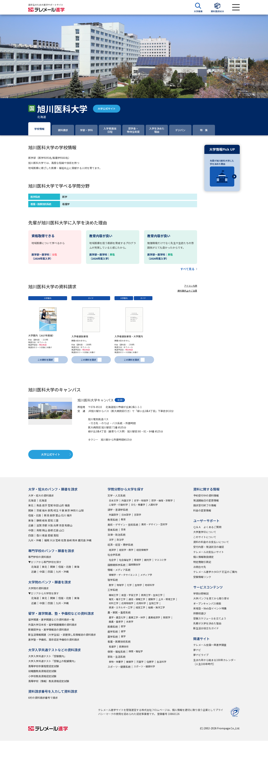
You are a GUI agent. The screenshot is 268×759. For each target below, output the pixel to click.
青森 (39, 505)
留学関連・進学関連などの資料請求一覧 (51, 619)
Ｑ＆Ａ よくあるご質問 (207, 527)
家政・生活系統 (116, 656)
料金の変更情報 (202, 510)
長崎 (69, 540)
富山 (58, 515)
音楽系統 (113, 530)
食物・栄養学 (116, 661)
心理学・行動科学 (118, 504)
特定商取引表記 (202, 562)
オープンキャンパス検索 (207, 603)
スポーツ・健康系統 (119, 666)
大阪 (50, 525)
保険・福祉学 (136, 651)
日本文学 (113, 500)
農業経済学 (154, 617)
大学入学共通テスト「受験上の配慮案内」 (52, 661)
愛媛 (50, 535)
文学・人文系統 (116, 495)
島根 (50, 530)
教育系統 (113, 519)
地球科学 (149, 585)
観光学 (147, 560)
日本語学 (126, 514)
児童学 (139, 661)
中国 (30, 530)
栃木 (44, 510)
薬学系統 (113, 636)
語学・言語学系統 (118, 509)
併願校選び (199, 613)
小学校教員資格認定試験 (42, 676)
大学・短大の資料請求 (41, 495)
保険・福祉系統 (116, 651)
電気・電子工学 (117, 599)
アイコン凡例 (190, 285)
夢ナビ (197, 650)
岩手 (44, 505)
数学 (111, 585)
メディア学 (146, 574)
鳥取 (39, 530)
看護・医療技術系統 (119, 641)
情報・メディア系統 (119, 570)
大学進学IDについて (204, 532)
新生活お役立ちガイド (206, 628)
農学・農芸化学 (117, 617)
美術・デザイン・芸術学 (154, 524)
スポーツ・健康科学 (144, 666)
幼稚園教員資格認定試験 (42, 671)
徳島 (44, 535)
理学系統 (113, 580)
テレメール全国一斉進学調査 (209, 645)
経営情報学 (142, 550)
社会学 (112, 560)
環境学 (137, 560)
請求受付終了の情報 (204, 505)
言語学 (137, 514)
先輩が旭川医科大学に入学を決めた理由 (222, 162)
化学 (129, 585)
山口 (61, 530)
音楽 (123, 529)
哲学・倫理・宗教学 (162, 500)
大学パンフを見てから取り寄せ (211, 598)
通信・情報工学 (137, 599)
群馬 (50, 510)
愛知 (50, 520)
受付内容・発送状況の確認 (208, 547)
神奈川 (74, 510)
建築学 (151, 599)
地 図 (119, 399)
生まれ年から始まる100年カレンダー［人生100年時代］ (214, 662)
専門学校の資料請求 (39, 557)
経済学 (112, 550)
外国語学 (113, 514)
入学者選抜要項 (79, 336)
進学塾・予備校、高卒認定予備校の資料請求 (53, 639)
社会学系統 (114, 554)
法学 (111, 539)
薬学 (123, 636)
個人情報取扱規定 (203, 557)
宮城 (50, 505)
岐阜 (44, 520)
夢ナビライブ (201, 655)
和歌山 (68, 525)
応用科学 (141, 603)
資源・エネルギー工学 (121, 607)
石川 (63, 515)
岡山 (44, 530)
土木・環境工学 (166, 599)
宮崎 (58, 540)
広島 (56, 530)
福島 (67, 505)
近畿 (30, 525)
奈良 (61, 525)
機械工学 (113, 595)
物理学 (120, 585)
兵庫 (56, 525)
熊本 (74, 540)
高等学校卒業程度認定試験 (43, 666)
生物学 (138, 585)
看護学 (112, 646)
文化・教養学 (138, 504)
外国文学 (126, 500)
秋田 (56, 505)
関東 (30, 510)
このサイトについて (204, 537)
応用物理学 (127, 603)
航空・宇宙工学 (129, 595)
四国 (30, 535)
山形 (61, 505)
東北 (30, 505)
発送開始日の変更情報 (206, 500)
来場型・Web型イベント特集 (210, 608)
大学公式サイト (107, 108)
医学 (123, 626)
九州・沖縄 (34, 540)
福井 (69, 515)
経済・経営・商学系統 (120, 544)
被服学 (129, 661)
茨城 (39, 510)
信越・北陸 (34, 515)
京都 (44, 525)
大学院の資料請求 (38, 588)
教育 (123, 519)
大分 (52, 540)
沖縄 (88, 540)
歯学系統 (113, 631)
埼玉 (56, 510)
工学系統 (113, 590)
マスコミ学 (160, 560)
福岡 (46, 540)
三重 (56, 520)
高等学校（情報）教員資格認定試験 (48, 681)
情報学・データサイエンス (123, 574)
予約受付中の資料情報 (206, 495)
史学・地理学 (141, 500)
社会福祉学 (125, 560)
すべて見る (187, 269)
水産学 (129, 621)
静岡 (39, 520)
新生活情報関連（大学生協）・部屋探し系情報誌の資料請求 (62, 634)
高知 (56, 535)
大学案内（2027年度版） (41, 335)
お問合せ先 (199, 567)
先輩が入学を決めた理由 (207, 623)
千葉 (61, 510)
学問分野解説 (201, 593)
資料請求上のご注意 (187, 290)
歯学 (123, 631)
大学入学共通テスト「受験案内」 (47, 656)
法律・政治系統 (116, 534)
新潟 (46, 515)
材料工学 (113, 603)
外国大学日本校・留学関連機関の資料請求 (52, 624)
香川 (39, 535)
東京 (67, 510)
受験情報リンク (202, 577)
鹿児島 (82, 540)
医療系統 (113, 626)
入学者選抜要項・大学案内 (128, 336)
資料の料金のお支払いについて (211, 542)
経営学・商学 (126, 550)
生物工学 (153, 603)
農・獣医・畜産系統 (119, 612)
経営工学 (140, 607)
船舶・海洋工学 (156, 607)
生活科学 (161, 661)
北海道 (32, 500)
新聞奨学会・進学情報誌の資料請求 (48, 629)
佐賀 (63, 540)
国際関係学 (134, 564)
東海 (30, 520)
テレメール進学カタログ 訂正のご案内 (215, 572)
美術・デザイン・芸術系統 (123, 524)
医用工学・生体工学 (151, 595)
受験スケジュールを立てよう (209, 618)
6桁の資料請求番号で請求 (43, 697)
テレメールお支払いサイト (208, 552)
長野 (52, 515)
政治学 (120, 539)
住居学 (150, 661)
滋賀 (39, 525)
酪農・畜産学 (116, 621)
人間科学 (153, 504)
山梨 (81, 510)
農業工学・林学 (137, 617)
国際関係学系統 (116, 565)
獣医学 (166, 617)
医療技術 (124, 646)
